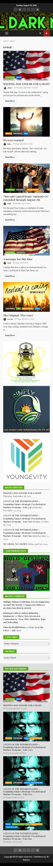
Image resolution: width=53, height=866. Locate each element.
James (18, 77)
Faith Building (18, 133)
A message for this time (26, 241)
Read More (10, 101)
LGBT (18, 308)
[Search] (40, 33)
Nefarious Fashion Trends (20, 824)
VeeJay (37, 308)
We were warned (26, 122)
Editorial (8, 133)
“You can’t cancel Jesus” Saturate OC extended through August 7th (26, 178)
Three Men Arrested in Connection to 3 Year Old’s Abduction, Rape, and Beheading (24, 619)
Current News (10, 77)
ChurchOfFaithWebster (14, 627)
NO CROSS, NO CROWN (15, 544)
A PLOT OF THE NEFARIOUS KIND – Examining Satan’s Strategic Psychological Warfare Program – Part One (24, 532)
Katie (26, 133)
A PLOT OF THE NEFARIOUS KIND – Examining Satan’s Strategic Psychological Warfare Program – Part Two (24, 518)
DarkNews (38, 857)
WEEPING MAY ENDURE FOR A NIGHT (26, 65)
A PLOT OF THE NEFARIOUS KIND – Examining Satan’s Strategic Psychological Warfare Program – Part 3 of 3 (24, 504)
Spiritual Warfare (32, 189)
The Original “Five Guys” (26, 297)
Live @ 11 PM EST (46, 33)
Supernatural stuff (36, 782)
